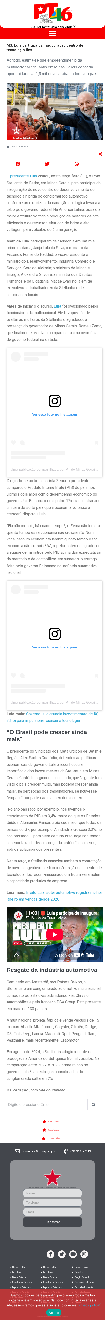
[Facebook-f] (50, 1254)
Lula (57, 306)
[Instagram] (84, 1254)
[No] (98, 1304)
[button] (52, 33)
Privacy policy (88, 1305)
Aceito (54, 1313)
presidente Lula (23, 176)
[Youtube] (73, 1254)
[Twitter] (62, 1254)
